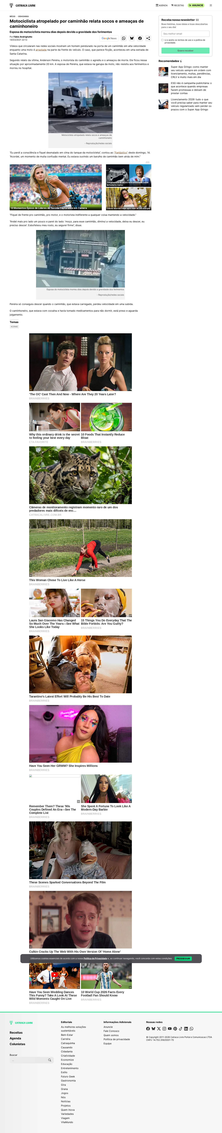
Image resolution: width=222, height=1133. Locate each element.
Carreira (65, 1038)
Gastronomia (68, 1080)
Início (12, 16)
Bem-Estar (67, 1034)
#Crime (14, 326)
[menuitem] (32, 1034)
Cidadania (23, 16)
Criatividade (68, 1055)
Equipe (107, 1043)
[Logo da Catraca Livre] (22, 5)
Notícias (65, 1101)
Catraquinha (68, 1043)
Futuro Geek (68, 1076)
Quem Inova (68, 1109)
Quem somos (111, 1035)
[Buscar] (49, 1060)
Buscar (13, 1054)
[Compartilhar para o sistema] (148, 38)
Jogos (64, 1093)
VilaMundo (67, 1122)
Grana (64, 1088)
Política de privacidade (117, 1039)
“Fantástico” (121, 152)
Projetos (66, 1105)
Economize (67, 1059)
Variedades (67, 1113)
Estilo (64, 1072)
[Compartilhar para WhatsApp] (124, 38)
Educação (66, 1063)
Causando (66, 1047)
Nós (63, 1097)
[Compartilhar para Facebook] (140, 38)
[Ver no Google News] (109, 38)
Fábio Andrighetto (23, 36)
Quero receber (185, 50)
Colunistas (17, 1044)
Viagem (65, 1118)
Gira (63, 1084)
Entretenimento (70, 1068)
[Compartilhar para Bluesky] (132, 38)
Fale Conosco (111, 1030)
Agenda (163, 5)
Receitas (179, 5)
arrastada (41, 49)
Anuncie (197, 5)
